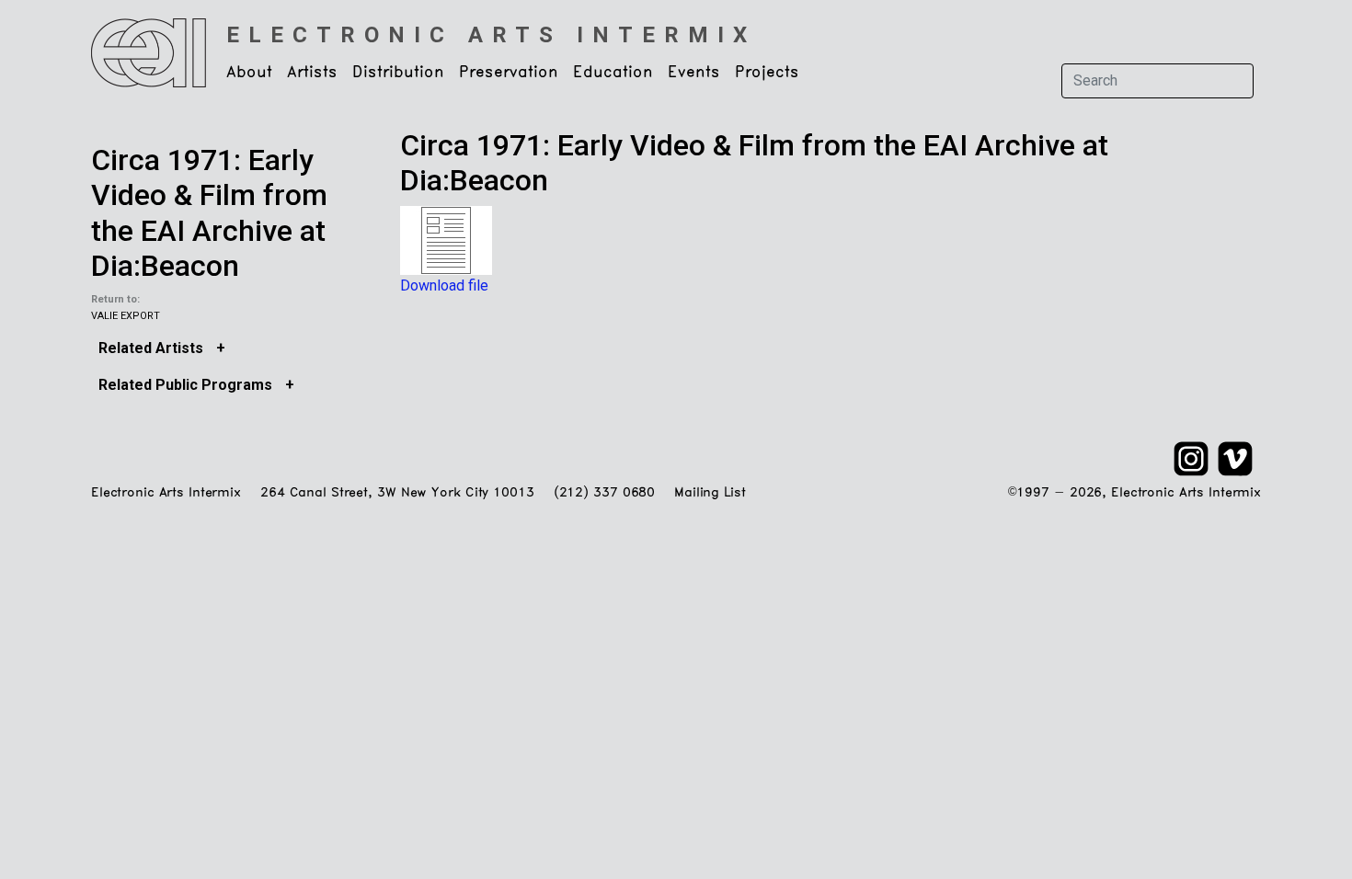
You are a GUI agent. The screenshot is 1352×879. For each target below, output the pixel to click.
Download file (444, 285)
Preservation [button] (508, 72)
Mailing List (709, 493)
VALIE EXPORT (125, 316)
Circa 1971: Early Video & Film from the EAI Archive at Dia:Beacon (209, 213)
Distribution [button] (398, 72)
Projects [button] (767, 72)
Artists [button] (312, 72)
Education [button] (613, 72)
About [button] (249, 72)
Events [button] (694, 72)
